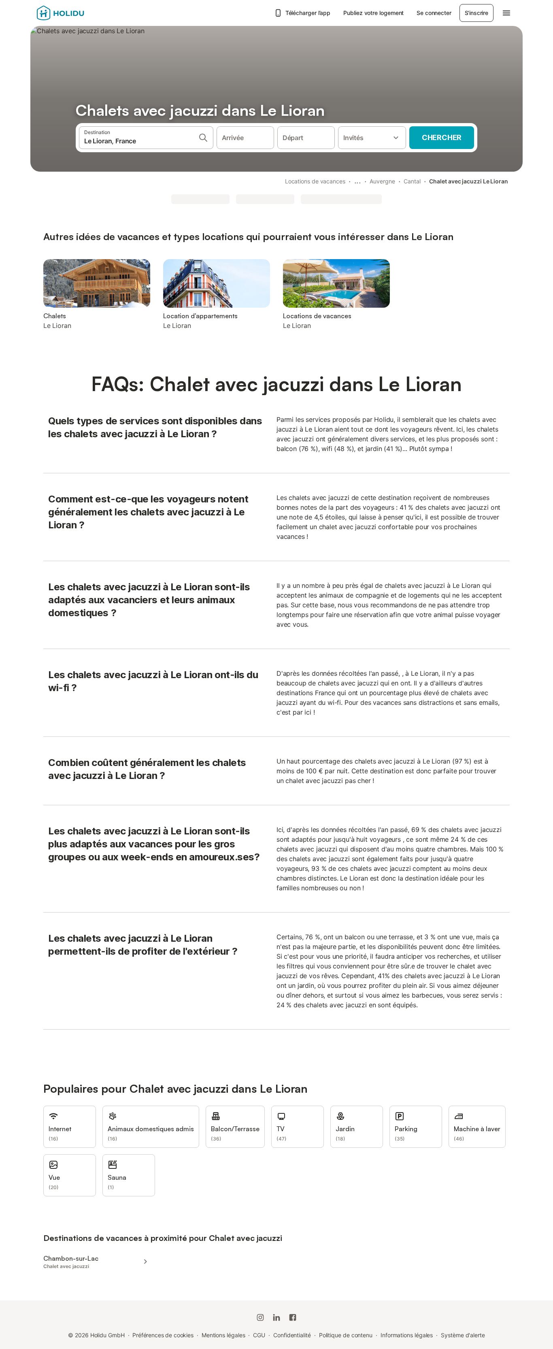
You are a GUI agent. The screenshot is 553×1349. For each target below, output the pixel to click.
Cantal (412, 181)
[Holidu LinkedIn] (276, 1317)
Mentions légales (223, 1335)
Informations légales (407, 1335)
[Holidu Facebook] (292, 1317)
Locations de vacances (315, 181)
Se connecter (434, 12)
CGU (259, 1335)
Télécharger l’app (308, 12)
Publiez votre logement (373, 12)
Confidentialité (292, 1335)
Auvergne (382, 181)
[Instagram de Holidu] (260, 1317)
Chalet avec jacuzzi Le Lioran (468, 181)
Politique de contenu (345, 1335)
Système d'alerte (463, 1335)
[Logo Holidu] (77, 13)
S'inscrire (476, 12)
